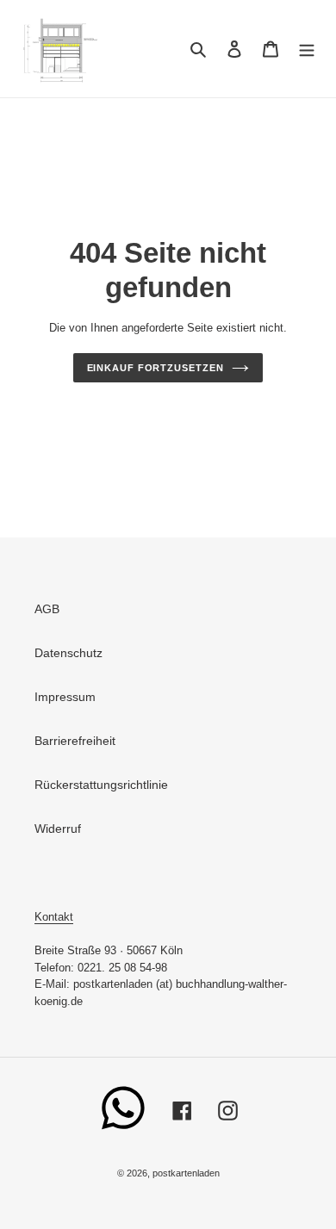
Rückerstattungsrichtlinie (101, 784)
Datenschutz (68, 653)
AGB (46, 609)
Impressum (65, 697)
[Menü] (307, 48)
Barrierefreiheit (74, 741)
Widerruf (57, 828)
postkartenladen (186, 1173)
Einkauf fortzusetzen (155, 368)
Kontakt (53, 916)
